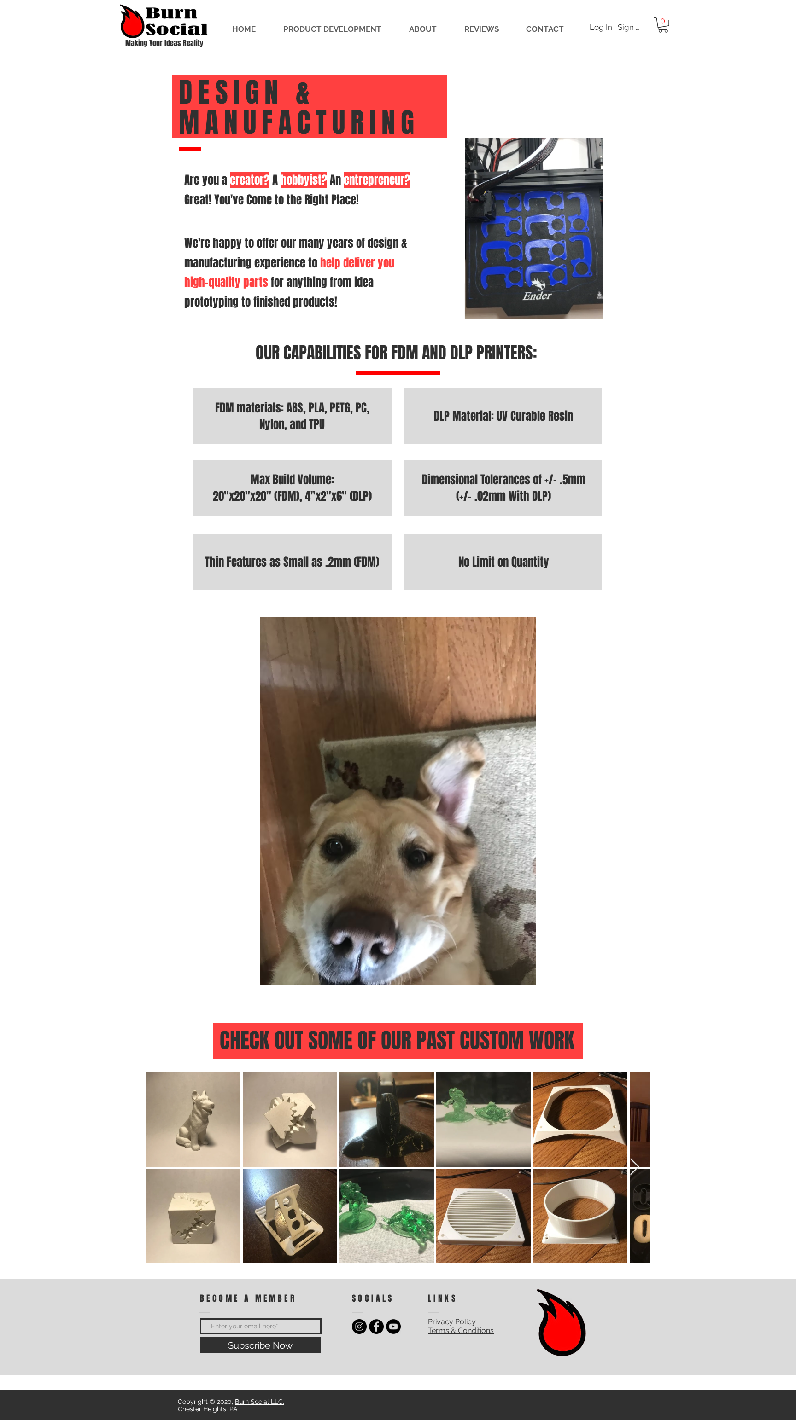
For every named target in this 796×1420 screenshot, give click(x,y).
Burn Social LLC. (259, 1401)
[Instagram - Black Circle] (359, 1326)
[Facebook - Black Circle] (376, 1326)
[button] (663, 25)
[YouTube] (393, 1326)
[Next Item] (634, 1167)
